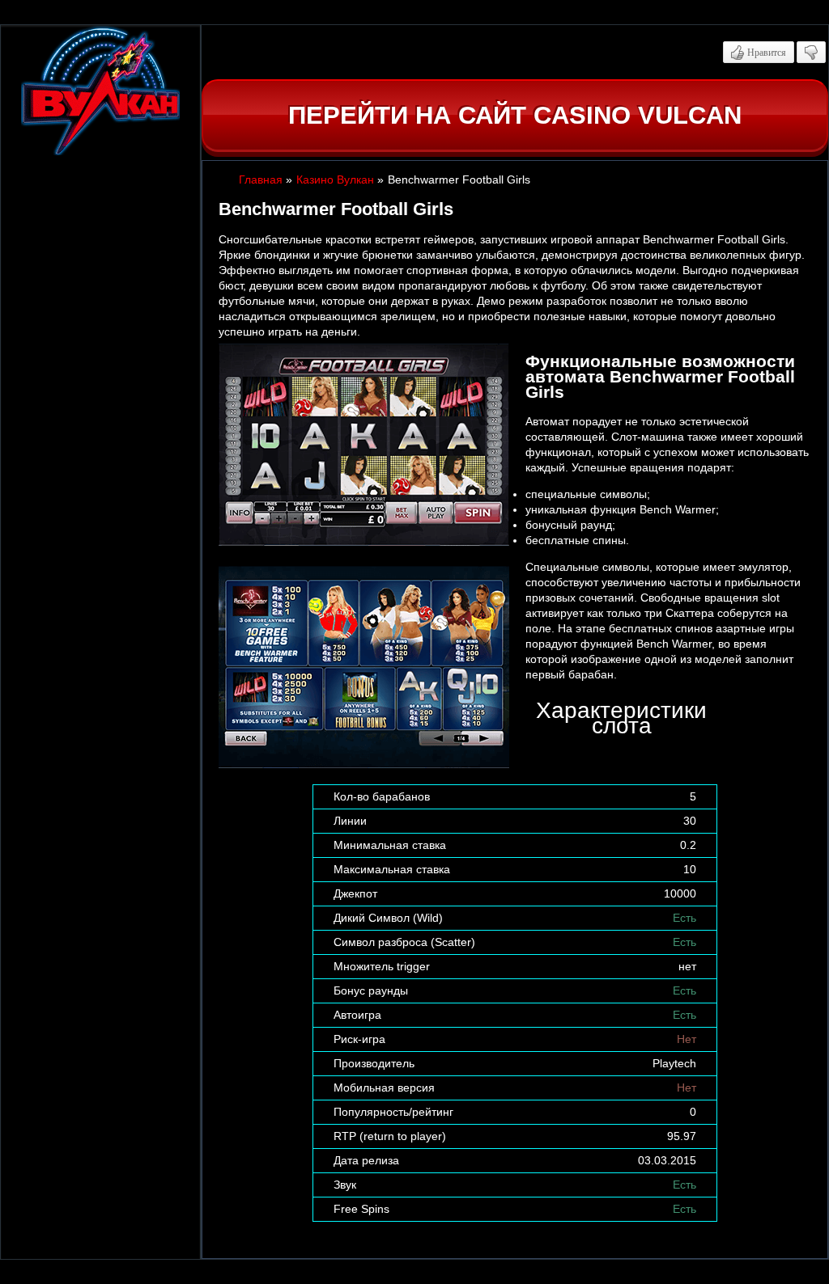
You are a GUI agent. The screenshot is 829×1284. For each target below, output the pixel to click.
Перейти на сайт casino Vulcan (515, 115)
